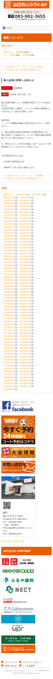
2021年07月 (9, 262)
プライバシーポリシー (33, 662)
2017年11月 (9, 324)
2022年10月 (25, 239)
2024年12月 (25, 203)
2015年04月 (25, 366)
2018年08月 (9, 312)
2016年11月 (25, 339)
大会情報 (26, 55)
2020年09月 (9, 277)
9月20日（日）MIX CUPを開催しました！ (25, 70)
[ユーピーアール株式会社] (18, 632)
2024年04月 (25, 215)
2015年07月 (9, 363)
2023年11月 (9, 224)
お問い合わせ (11, 666)
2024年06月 (25, 212)
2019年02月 (9, 304)
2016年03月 (9, 351)
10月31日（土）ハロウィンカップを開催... (25, 67)
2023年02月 (9, 236)
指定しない (8, 52)
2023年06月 (25, 230)
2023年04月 (9, 233)
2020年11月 (9, 274)
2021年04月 (25, 265)
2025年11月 (25, 197)
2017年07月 (9, 330)
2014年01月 (25, 386)
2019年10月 (9, 292)
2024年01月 (9, 221)
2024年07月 (9, 212)
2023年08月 (25, 227)
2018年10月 (9, 309)
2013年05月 (9, 389)
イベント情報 (9, 55)
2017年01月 (25, 336)
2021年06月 (25, 262)
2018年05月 (25, 315)
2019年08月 (9, 295)
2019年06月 (9, 298)
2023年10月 (25, 224)
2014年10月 (9, 374)
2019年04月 (9, 301)
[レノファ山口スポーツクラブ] (18, 652)
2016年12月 (9, 339)
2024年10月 (25, 206)
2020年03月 (25, 283)
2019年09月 (25, 292)
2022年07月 (9, 245)
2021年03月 (9, 268)
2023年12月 (25, 221)
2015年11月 (9, 357)
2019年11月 (25, 289)
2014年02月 (9, 386)
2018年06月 (9, 315)
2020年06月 (9, 280)
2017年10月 (25, 324)
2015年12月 (25, 354)
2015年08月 (25, 360)
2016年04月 (25, 348)
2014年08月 (9, 377)
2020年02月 (9, 286)
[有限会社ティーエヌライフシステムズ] (18, 613)
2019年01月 (25, 304)
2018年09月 (25, 309)
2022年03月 (9, 250)
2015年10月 (25, 357)
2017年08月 (25, 327)
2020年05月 (25, 280)
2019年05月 (25, 298)
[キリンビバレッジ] (18, 604)
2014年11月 (25, 371)
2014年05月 (25, 380)
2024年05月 (9, 215)
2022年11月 (9, 239)
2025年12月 (9, 197)
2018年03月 (25, 318)
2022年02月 (25, 250)
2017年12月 (25, 321)
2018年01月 (9, 321)
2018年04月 (9, 318)
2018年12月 (9, 307)
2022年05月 (9, 248)
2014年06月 (9, 380)
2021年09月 (9, 259)
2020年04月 (9, 283)
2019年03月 (25, 301)
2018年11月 (25, 307)
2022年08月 (25, 242)
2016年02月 (25, 351)
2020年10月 (25, 274)
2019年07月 (25, 295)
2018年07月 (25, 312)
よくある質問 (29, 666)
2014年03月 (25, 383)
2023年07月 (9, 230)
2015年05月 (9, 366)
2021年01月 (9, 271)
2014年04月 (9, 383)
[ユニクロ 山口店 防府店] (18, 565)
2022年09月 (9, 242)
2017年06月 (25, 330)
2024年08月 (25, 209)
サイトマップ (11, 662)
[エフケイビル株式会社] (18, 574)
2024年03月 (9, 218)
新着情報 (20, 52)
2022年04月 (25, 248)
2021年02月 (25, 268)
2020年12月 (25, 271)
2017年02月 (9, 336)
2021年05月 (9, 265)
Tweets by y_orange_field (12, 541)
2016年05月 (9, 348)
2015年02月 (25, 368)
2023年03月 (25, 233)
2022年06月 (25, 245)
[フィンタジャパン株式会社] (18, 643)
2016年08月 (25, 342)
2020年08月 (25, 277)
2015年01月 (9, 371)
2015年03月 (9, 368)
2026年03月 (21, 194)
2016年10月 (9, 342)
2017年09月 (9, 327)
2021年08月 (25, 259)
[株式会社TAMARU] (18, 623)
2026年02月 (37, 194)
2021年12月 (25, 253)
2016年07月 (9, 345)
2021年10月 (25, 256)
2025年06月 (9, 200)
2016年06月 (25, 345)
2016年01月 (9, 354)
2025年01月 (9, 203)
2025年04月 (25, 200)
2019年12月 (9, 289)
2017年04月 (25, 333)
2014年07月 (25, 377)
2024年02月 (25, 218)
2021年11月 (9, 256)
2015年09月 (9, 360)
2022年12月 (25, 236)
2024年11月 (9, 206)
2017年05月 (9, 333)
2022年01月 (9, 253)
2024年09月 (9, 209)
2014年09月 (25, 374)
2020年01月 (25, 286)
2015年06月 (25, 363)
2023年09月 (9, 227)
